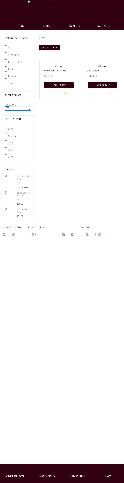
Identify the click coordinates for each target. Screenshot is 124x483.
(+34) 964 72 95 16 (46, 475)
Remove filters (49, 47)
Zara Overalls (93, 71)
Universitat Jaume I (15, 475)
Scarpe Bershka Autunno (55, 71)
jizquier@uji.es (77, 475)
